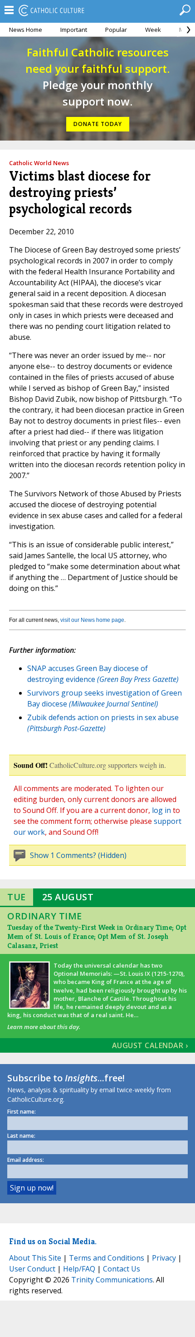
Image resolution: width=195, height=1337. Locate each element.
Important (73, 29)
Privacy (164, 1258)
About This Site (35, 1258)
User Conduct (32, 1269)
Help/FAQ (79, 1269)
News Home (25, 29)
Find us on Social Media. (53, 1241)
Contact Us (121, 1269)
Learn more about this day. (43, 1027)
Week (153, 29)
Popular (116, 29)
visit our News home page (92, 620)
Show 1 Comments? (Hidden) (78, 855)
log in (161, 810)
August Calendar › (150, 1045)
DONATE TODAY (97, 124)
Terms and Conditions (106, 1258)
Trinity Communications (112, 1280)
